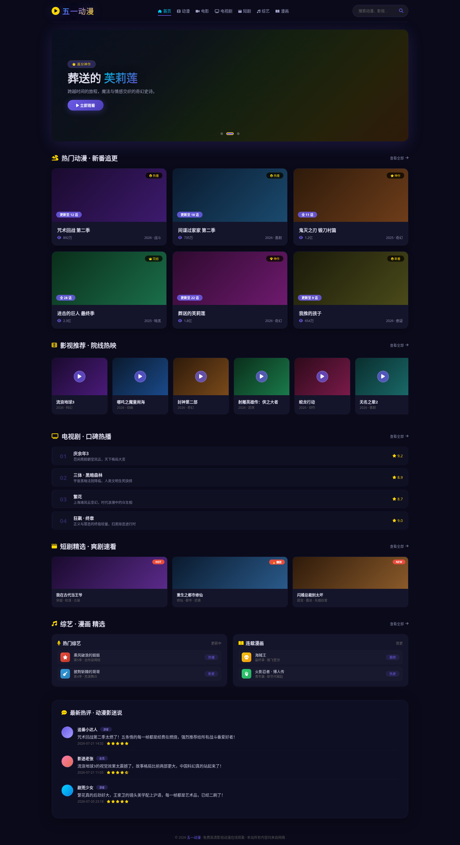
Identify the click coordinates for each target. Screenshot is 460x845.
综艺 (266, 11)
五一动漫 (194, 837)
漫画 (285, 11)
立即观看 (87, 105)
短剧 (247, 11)
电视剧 (226, 11)
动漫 (186, 11)
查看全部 (397, 158)
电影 (205, 11)
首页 (167, 11)
